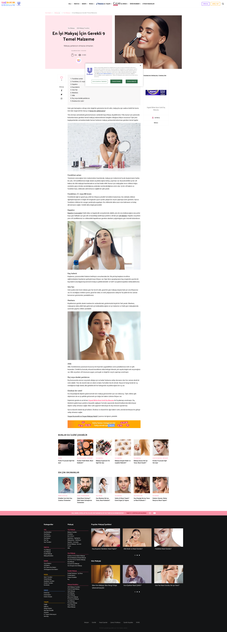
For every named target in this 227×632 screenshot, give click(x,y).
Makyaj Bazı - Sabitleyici (74, 540)
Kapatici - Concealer (73, 542)
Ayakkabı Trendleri (49, 581)
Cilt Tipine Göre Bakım (50, 567)
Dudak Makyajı (48, 553)
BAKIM (84, 4)
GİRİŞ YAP (215, 3)
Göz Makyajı (47, 551)
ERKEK (124, 3)
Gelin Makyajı (71, 591)
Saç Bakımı (47, 538)
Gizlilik (94, 622)
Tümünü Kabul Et (131, 81)
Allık (69, 548)
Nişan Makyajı (71, 605)
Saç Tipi (46, 540)
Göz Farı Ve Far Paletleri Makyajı (76, 559)
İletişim (86, 622)
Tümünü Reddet (116, 81)
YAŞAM (107, 4)
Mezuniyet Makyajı (73, 597)
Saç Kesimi (47, 534)
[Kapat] (140, 65)
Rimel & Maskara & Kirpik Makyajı (77, 557)
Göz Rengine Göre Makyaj (75, 565)
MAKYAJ (76, 4)
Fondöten (70, 534)
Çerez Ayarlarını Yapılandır (99, 81)
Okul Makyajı (71, 601)
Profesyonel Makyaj (73, 599)
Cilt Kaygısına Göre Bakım (51, 569)
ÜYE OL (205, 3)
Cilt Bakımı (47, 565)
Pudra (69, 546)
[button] (135, 555)
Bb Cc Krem (71, 536)
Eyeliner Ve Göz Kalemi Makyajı (76, 555)
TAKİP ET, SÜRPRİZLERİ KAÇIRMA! (136, 513)
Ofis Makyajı (71, 593)
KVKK (138, 622)
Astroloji (46, 616)
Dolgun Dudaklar (72, 577)
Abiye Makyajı (71, 607)
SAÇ (69, 4)
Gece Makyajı (71, 595)
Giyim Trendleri (48, 577)
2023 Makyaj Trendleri (83, 28)
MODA (91, 4)
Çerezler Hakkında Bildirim (105, 73)
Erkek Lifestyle (48, 596)
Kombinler (47, 585)
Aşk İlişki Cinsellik (48, 610)
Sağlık (45, 604)
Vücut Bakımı (47, 563)
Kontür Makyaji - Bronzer (74, 544)
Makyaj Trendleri (72, 532)
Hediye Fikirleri (48, 608)
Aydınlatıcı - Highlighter (74, 538)
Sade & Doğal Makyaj (73, 589)
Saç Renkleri (47, 536)
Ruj (68, 579)
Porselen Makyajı (72, 603)
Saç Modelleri (47, 532)
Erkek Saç (46, 592)
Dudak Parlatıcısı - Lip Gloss (75, 573)
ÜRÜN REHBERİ (135, 4)
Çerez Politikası (115, 622)
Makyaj (57, 13)
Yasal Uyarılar (103, 622)
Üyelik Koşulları (128, 622)
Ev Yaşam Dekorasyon (50, 614)
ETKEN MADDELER (148, 3)
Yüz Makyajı (66, 13)
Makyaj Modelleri (48, 555)
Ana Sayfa (48, 13)
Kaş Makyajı (71, 561)
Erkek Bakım (47, 594)
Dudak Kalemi (71, 575)
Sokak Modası (48, 579)
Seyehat (46, 612)
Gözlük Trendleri (48, 583)
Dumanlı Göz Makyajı (73, 563)
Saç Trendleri (47, 542)
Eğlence (46, 606)
